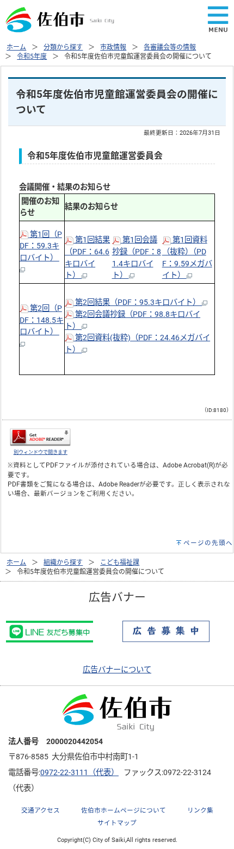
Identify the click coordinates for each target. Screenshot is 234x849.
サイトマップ (117, 823)
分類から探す (63, 47)
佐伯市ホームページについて (123, 810)
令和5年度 (32, 56)
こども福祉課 (119, 562)
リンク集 (200, 810)
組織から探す (63, 562)
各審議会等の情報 (170, 47)
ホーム (16, 47)
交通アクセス (40, 810)
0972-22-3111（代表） (79, 772)
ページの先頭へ (208, 543)
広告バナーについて (117, 670)
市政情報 (113, 47)
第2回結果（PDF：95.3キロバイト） (137, 302)
